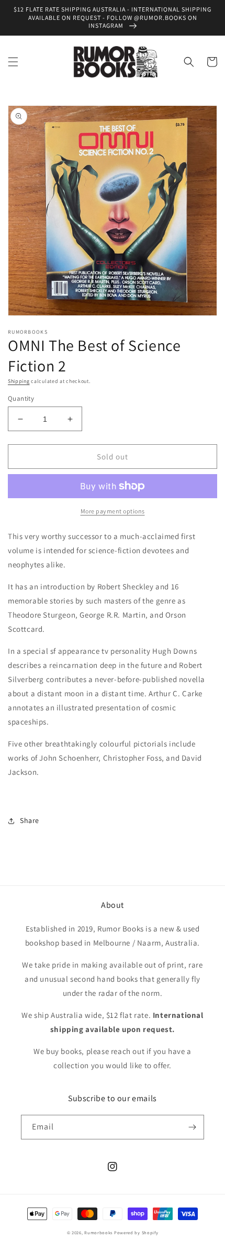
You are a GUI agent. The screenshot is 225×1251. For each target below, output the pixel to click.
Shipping (19, 381)
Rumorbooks (98, 1232)
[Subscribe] (192, 1127)
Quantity (21, 398)
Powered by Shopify (136, 1232)
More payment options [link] (113, 511)
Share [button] (29, 820)
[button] (13, 61)
